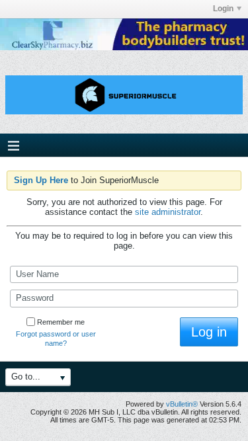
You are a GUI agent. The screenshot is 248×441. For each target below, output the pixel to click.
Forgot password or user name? (56, 338)
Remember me (61, 322)
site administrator (167, 212)
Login (223, 8)
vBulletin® (182, 404)
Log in (209, 332)
